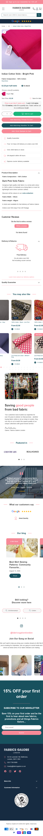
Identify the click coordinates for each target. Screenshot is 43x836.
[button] (3, 8)
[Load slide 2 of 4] (20, 271)
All (9, 26)
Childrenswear (13, 610)
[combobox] (21, 15)
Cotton (34, 610)
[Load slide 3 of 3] (24, 66)
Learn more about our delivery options (21, 277)
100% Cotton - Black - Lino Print (20, 322)
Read (15, 576)
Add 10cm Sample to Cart (21, 131)
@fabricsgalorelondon (21, 633)
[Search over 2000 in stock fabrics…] (39, 15)
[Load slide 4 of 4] (25, 271)
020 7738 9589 (12, 762)
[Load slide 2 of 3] (21, 66)
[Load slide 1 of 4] (17, 271)
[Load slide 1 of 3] (19, 66)
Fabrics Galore (11, 824)
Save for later (36, 98)
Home (3, 26)
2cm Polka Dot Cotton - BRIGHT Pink (20, 356)
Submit (21, 733)
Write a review (21, 226)
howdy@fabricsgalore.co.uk (16, 766)
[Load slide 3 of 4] (23, 271)
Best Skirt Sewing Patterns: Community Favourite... (20, 565)
